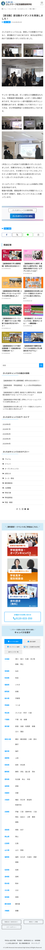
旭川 (21, 659)
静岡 (16, 771)
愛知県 (7, 779)
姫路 (16, 822)
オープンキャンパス (12, 468)
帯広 (21, 664)
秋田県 (7, 678)
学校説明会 (8, 497)
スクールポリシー (11, 927)
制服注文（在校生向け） (11, 922)
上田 (16, 758)
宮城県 (7, 671)
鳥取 (16, 830)
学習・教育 (7, 22)
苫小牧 (32, 659)
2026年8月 (6, 424)
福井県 (7, 751)
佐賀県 (7, 870)
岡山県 (7, 836)
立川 (16, 731)
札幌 (26, 659)
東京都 (7, 726)
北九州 (22, 857)
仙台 (16, 671)
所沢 (25, 713)
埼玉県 (7, 713)
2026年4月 (6, 443)
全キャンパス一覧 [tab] (13, 652)
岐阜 (16, 765)
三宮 (21, 812)
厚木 (35, 739)
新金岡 (29, 800)
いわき (17, 685)
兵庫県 (7, 812)
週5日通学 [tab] (33, 641)
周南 (21, 850)
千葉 (16, 719)
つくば (17, 705)
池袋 (21, 726)
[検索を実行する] (41, 365)
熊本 (16, 883)
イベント (8, 464)
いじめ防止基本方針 (11, 943)
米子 (21, 830)
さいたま (18, 713)
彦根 (16, 786)
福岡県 (7, 857)
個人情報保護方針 (24, 943)
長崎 (16, 876)
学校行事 (8, 492)
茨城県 (7, 705)
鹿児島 (17, 904)
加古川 (22, 817)
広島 (16, 843)
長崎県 (7, 876)
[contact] (28, 509)
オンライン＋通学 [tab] (14, 647)
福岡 (16, 857)
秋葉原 (27, 726)
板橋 (33, 726)
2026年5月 (6, 439)
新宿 (16, 726)
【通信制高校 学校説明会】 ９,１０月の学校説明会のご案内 (22, 386)
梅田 (16, 800)
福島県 (7, 685)
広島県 (7, 843)
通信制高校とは (28, 940)
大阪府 (7, 800)
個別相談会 (8, 483)
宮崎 (16, 897)
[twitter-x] (20, 509)
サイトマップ (35, 943)
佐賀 (16, 870)
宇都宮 (17, 698)
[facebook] (17, 509)
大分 (16, 890)
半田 (28, 779)
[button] (42, 3)
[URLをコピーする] (38, 235)
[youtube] (25, 509)
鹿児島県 (8, 904)
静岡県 (7, 771)
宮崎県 (7, 897)
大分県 (7, 890)
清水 (33, 771)
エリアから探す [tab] (14, 641)
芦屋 (16, 812)
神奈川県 (8, 739)
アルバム (8, 459)
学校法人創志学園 (10, 940)
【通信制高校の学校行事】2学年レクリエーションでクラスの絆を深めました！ (22, 400)
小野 (28, 817)
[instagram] (22, 509)
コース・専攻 (9, 478)
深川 (16, 659)
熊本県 (7, 883)
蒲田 (21, 731)
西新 (35, 857)
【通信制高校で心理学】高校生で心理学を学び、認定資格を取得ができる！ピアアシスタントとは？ (22, 393)
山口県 (7, 850)
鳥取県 (7, 830)
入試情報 (8, 488)
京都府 (7, 793)
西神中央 (28, 812)
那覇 (16, 911)
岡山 (16, 836)
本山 (23, 779)
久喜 (30, 713)
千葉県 (7, 719)
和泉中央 (18, 805)
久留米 (29, 857)
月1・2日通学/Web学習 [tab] (33, 647)
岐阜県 (7, 765)
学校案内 (19, 940)
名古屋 (17, 779)
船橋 (25, 719)
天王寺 (22, 800)
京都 (16, 793)
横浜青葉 (23, 739)
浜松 (21, 771)
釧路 (16, 664)
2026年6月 (6, 434)
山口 (16, 850)
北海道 (7, 659)
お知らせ (8, 473)
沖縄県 (7, 911)
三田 (35, 812)
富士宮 (27, 771)
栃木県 (7, 698)
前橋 (16, 691)
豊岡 (33, 817)
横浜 (16, 739)
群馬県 (7, 691)
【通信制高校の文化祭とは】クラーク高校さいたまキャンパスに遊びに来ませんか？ (22, 407)
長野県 (7, 758)
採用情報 (37, 940)
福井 (16, 751)
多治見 (22, 765)
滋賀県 (7, 786)
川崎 (30, 739)
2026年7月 (6, 429)
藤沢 (16, 744)
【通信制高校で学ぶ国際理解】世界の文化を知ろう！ (21, 380)
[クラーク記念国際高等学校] (16, 3)
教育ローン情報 (33, 922)
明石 (16, 817)
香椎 (16, 862)
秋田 (16, 678)
